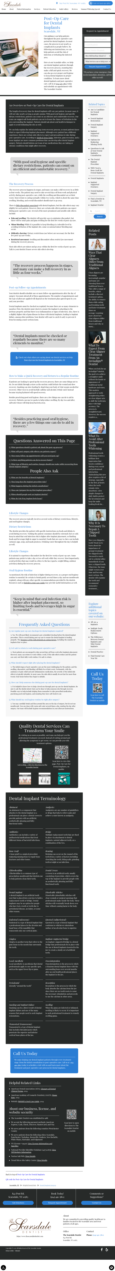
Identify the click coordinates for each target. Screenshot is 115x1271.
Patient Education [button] (49, 9)
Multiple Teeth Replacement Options (96, 630)
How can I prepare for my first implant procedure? (31, 490)
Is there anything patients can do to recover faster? (32, 460)
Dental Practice (97, 652)
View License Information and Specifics (31, 1144)
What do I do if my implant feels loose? (26, 498)
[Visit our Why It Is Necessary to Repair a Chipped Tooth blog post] (97, 520)
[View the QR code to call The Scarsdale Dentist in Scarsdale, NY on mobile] (97, 692)
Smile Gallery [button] (64, 9)
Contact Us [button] (107, 9)
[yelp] (106, 1249)
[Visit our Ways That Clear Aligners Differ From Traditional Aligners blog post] (97, 249)
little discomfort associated (27, 205)
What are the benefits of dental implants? (27, 477)
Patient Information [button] (24, 9)
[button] (3, 1267)
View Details (30, 1156)
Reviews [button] (75, 9)
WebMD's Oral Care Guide (34, 583)
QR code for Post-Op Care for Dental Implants (24, 1179)
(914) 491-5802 (61, 84)
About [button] (11, 9)
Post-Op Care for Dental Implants (31, 1174)
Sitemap (17, 1250)
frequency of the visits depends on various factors (38, 640)
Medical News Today (45, 137)
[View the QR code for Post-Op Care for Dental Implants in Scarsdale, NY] (61, 758)
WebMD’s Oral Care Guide (28, 1101)
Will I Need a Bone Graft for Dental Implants (97, 170)
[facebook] (102, 1249)
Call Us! (102, 3)
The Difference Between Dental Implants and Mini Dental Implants (97, 641)
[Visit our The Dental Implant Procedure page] (25, 784)
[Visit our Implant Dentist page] (45, 784)
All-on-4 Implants (94, 623)
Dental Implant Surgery (97, 125)
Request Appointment (57, 1203)
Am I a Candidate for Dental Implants (97, 112)
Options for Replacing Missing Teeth (96, 142)
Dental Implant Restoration (97, 119)
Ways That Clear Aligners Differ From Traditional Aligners (96, 260)
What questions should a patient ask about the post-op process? (37, 447)
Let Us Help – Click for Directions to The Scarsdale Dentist (32, 766)
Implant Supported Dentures (95, 133)
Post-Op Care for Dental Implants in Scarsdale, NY (44, 360)
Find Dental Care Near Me (98, 657)
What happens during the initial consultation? (29, 486)
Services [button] (37, 9)
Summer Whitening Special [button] (90, 9)
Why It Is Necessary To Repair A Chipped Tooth (97, 529)
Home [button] (4, 9)
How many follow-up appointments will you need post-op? (35, 456)
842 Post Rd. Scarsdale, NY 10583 (72, 3)
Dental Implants (97, 178)
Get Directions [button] (18, 1203)
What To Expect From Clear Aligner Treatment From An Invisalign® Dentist (97, 354)
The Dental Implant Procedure (95, 161)
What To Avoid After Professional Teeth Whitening (96, 442)
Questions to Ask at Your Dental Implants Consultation (97, 152)
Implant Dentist (97, 205)
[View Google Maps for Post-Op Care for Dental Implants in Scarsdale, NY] (32, 762)
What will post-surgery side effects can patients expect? (33, 451)
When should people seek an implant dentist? (29, 494)
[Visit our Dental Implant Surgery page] (64, 784)
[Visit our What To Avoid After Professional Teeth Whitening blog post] (97, 433)
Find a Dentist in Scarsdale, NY (97, 200)
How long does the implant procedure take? (29, 482)
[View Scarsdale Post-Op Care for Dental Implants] (19, 76)
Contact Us (96, 1203)
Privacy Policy (10, 1250)
